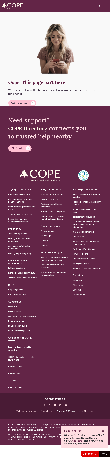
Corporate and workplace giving (22, 316)
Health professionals (85, 189)
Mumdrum (14, 373)
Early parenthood (51, 189)
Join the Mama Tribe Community (22, 277)
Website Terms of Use (26, 411)
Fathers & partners (16, 268)
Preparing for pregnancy (19, 194)
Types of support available (20, 214)
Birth (11, 284)
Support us (14, 301)
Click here (77, 440)
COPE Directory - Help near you (21, 358)
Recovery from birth (17, 294)
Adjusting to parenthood (52, 194)
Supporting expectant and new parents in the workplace (54, 258)
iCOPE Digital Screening (83, 232)
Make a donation (15, 311)
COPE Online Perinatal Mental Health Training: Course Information (86, 224)
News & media (79, 294)
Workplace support (52, 252)
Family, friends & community (18, 262)
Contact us (15, 387)
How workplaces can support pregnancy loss (53, 273)
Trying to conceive (19, 189)
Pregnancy (14, 228)
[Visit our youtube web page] (55, 405)
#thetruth (14, 380)
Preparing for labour (17, 289)
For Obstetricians (80, 253)
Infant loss (45, 245)
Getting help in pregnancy (19, 253)
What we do (78, 285)
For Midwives (78, 236)
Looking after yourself (50, 199)
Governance (78, 290)
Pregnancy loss (47, 231)
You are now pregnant (18, 233)
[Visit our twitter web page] (49, 405)
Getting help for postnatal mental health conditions (52, 217)
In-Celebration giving (17, 326)
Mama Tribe (15, 366)
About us (78, 275)
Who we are (78, 280)
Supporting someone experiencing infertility (18, 220)
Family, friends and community (21, 273)
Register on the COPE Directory (87, 268)
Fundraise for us (16, 321)
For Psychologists (81, 263)
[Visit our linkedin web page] (65, 405)
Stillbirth (44, 240)
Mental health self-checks (19, 349)
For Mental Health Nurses (84, 258)
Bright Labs (89, 411)
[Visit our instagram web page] (60, 405)
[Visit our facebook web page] (44, 405)
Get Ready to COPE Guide (20, 339)
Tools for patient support (84, 217)
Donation (12, 306)
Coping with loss (51, 226)
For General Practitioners (84, 249)
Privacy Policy (46, 411)
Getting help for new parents (53, 211)
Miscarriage (46, 235)
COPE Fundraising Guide (19, 330)
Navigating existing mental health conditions (20, 200)
